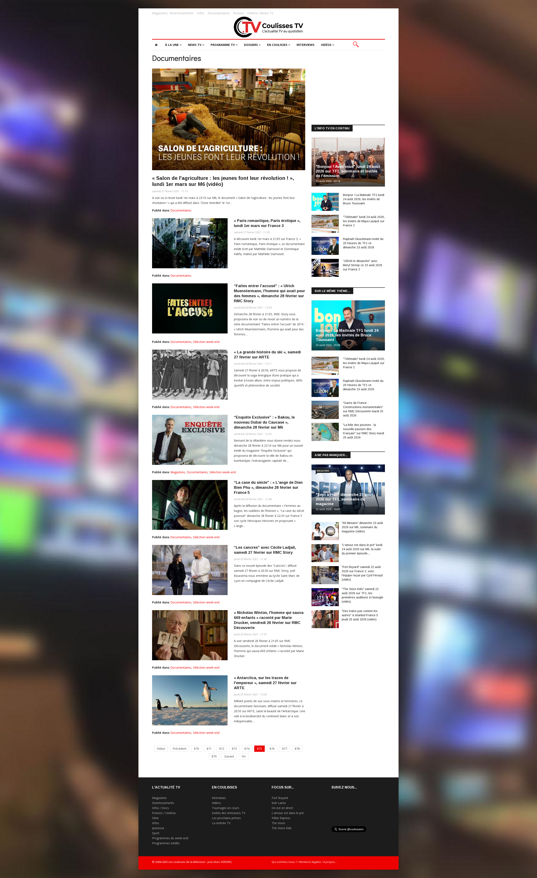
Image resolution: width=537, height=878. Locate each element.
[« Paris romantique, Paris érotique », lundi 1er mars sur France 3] (190, 243)
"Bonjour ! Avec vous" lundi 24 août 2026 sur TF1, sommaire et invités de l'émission (348, 171)
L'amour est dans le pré (288, 813)
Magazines (160, 13)
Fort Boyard (280, 798)
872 (221, 749)
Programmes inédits (166, 843)
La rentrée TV (221, 823)
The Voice (278, 823)
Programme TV (223, 45)
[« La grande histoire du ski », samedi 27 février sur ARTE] (190, 375)
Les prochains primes (226, 818)
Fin (244, 756)
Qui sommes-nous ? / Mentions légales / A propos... (304, 862)
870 (196, 749)
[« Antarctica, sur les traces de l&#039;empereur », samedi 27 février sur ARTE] (190, 700)
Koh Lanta (279, 803)
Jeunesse (158, 828)
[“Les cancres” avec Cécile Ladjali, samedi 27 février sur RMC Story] (190, 570)
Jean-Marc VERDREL (219, 862)
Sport (155, 833)
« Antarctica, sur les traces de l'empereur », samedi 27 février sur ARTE (265, 683)
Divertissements (181, 13)
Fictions (238, 13)
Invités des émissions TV (228, 813)
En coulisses (277, 45)
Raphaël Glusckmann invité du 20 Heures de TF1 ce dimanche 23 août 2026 (363, 243)
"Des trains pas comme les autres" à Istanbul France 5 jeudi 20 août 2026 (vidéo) (360, 615)
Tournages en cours (225, 808)
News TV (194, 45)
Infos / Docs (160, 808)
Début (161, 749)
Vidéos (326, 45)
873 (234, 749)
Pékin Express (281, 818)
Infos (200, 13)
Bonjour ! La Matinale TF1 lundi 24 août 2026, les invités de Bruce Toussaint (363, 199)
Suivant (229, 756)
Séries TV (266, 13)
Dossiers (251, 45)
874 (246, 749)
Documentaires (219, 13)
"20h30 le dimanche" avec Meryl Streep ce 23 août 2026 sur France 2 (362, 265)
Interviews (305, 45)
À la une (172, 45)
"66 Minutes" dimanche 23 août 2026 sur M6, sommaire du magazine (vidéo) (362, 527)
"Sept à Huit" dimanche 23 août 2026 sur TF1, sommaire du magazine (344, 499)
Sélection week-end (206, 342)
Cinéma (252, 13)
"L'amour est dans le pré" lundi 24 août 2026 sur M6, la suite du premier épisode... (362, 549)
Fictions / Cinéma (164, 813)
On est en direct (282, 808)
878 (297, 749)
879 (214, 756)
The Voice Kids (282, 828)
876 (272, 749)
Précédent (179, 749)
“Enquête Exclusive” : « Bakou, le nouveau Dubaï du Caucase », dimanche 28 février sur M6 (264, 422)
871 (209, 749)
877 (284, 749)
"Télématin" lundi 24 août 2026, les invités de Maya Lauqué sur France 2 (364, 221)
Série (155, 818)
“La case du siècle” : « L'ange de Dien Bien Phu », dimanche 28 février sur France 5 (268, 487)
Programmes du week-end (170, 838)
